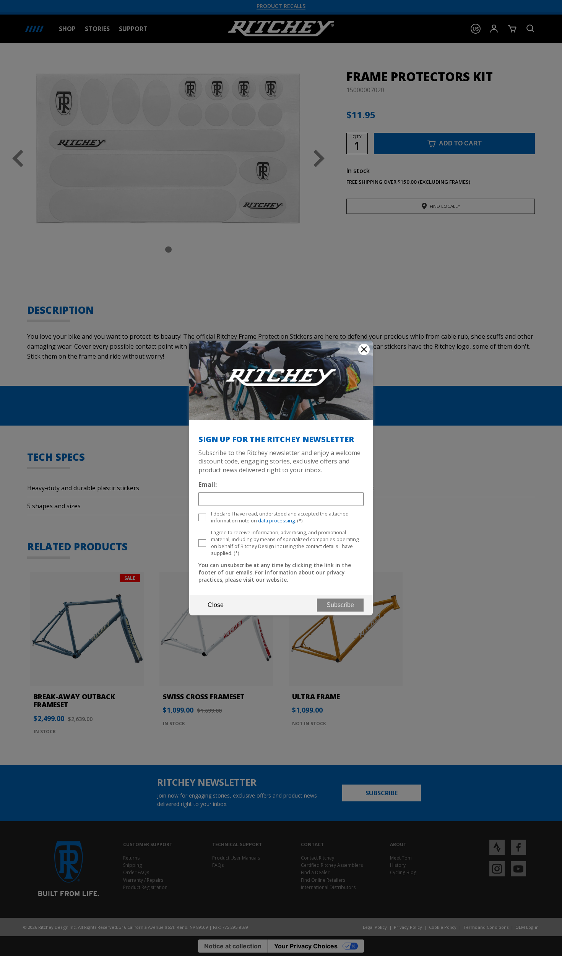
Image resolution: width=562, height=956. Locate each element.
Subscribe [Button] (340, 605)
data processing (276, 520)
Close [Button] (216, 605)
